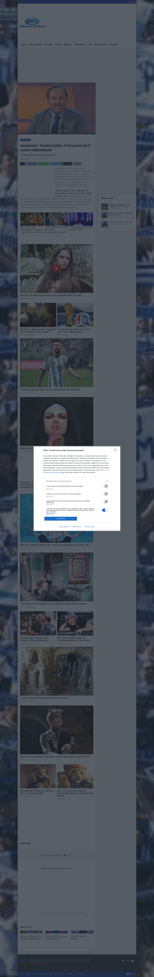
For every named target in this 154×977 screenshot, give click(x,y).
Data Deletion (64, 527)
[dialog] (77, 488)
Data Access (77, 527)
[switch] (105, 486)
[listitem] (77, 481)
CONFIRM (61, 518)
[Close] (116, 450)
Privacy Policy (90, 527)
